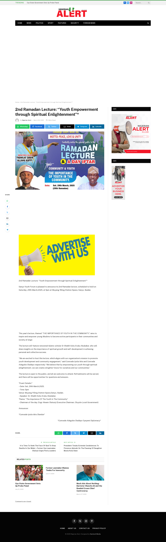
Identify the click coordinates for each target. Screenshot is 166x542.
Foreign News (89, 23)
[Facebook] (7, 206)
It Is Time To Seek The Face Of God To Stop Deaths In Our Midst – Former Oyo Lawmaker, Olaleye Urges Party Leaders (37, 448)
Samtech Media (95, 534)
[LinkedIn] (7, 224)
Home (17, 102)
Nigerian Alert (26, 120)
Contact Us (84, 528)
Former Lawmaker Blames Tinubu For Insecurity (57, 469)
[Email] (7, 218)
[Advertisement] (83, 63)
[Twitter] (7, 212)
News (29, 23)
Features (62, 23)
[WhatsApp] (7, 201)
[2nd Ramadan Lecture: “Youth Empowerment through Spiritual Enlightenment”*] (59, 160)
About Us (72, 528)
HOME (20, 23)
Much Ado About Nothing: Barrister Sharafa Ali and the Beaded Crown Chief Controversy (89, 487)
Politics (39, 23)
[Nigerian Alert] (71, 12)
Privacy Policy (99, 528)
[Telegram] (7, 229)
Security (75, 23)
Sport (50, 23)
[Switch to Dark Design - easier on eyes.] (148, 23)
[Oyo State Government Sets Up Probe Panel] (29, 473)
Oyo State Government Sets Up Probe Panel (43, 3)
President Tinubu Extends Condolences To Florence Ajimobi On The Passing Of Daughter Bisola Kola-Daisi (83, 448)
